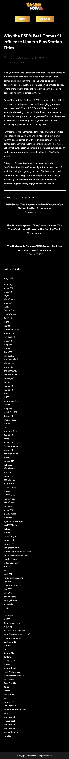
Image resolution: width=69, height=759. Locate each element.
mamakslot (9, 540)
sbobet (7, 382)
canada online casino (13, 577)
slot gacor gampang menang (17, 551)
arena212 (8, 393)
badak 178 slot (10, 374)
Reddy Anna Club (12, 623)
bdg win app (9, 498)
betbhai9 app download (15, 630)
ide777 (7, 649)
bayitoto (8, 295)
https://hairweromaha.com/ (17, 634)
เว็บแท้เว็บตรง (10, 314)
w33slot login (10, 536)
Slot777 (7, 619)
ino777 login (9, 495)
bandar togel (10, 668)
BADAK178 (9, 333)
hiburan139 (9, 694)
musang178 (9, 355)
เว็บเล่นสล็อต (9, 310)
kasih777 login (10, 525)
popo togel (9, 284)
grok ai (7, 457)
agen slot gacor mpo (13, 521)
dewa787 (8, 352)
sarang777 (9, 544)
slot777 (7, 529)
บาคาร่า (7, 472)
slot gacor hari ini (12, 547)
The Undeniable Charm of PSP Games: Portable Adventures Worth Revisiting (34, 248)
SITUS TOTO (9, 660)
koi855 (6, 307)
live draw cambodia (13, 585)
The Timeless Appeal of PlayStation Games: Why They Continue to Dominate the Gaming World (35, 227)
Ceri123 (7, 427)
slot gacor (8, 465)
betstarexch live (11, 401)
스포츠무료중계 (11, 513)
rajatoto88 (8, 517)
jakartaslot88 (10, 596)
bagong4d (8, 604)
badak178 (8, 288)
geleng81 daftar (11, 732)
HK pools (8, 506)
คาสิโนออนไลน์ (11, 359)
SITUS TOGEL (10, 487)
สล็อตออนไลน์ (10, 371)
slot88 (6, 322)
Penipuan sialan (11, 446)
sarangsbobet (10, 600)
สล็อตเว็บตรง (9, 299)
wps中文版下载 (11, 412)
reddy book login (11, 562)
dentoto (7, 656)
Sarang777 (9, 570)
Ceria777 (8, 581)
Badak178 (8, 416)
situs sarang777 (11, 420)
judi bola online (10, 641)
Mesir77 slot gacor (12, 672)
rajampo (8, 532)
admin (11, 58)
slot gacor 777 (10, 491)
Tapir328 (8, 318)
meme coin (8, 476)
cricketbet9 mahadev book (16, 555)
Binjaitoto (8, 686)
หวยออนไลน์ (9, 480)
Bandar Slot (9, 653)
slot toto (7, 645)
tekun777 (8, 593)
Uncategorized (16, 62)
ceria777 (8, 608)
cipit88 (7, 325)
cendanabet (9, 717)
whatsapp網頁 (10, 431)
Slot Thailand (10, 705)
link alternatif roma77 (14, 675)
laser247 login (10, 559)
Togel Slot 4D (10, 683)
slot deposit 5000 (12, 329)
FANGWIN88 (9, 337)
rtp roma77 (9, 679)
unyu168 (7, 736)
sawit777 (8, 574)
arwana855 (9, 303)
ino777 (7, 611)
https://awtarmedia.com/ (15, 709)
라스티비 (8, 626)
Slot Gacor (8, 615)
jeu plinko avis (10, 483)
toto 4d (7, 566)
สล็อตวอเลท (9, 363)
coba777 (8, 589)
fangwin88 (8, 291)
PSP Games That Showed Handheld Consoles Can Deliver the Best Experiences (34, 206)
